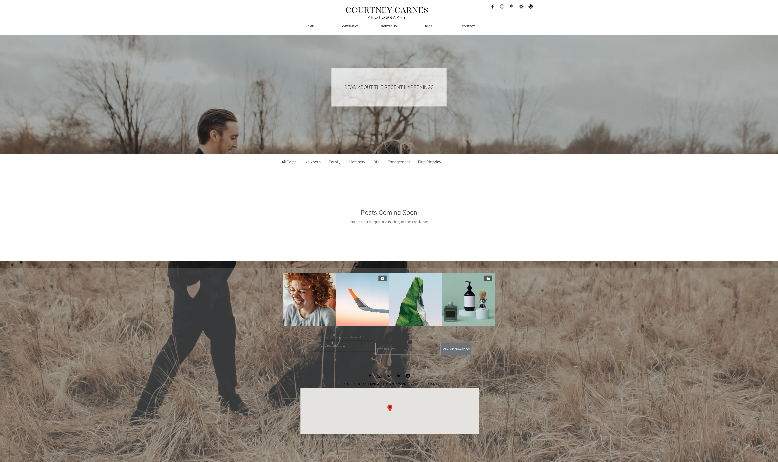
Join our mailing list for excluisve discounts (335, 336)
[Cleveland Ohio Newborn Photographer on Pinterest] (389, 375)
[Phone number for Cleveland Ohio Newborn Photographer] (408, 375)
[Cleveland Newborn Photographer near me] (521, 6)
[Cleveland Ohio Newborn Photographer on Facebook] (370, 375)
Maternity (357, 162)
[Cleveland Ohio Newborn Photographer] (492, 6)
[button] (389, 26)
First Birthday (429, 162)
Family (335, 162)
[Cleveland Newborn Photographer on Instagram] (502, 6)
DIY (376, 162)
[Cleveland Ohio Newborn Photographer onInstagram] (379, 375)
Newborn (313, 162)
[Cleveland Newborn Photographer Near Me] (511, 6)
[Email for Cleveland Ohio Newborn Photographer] (398, 375)
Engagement (399, 162)
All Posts (289, 162)
